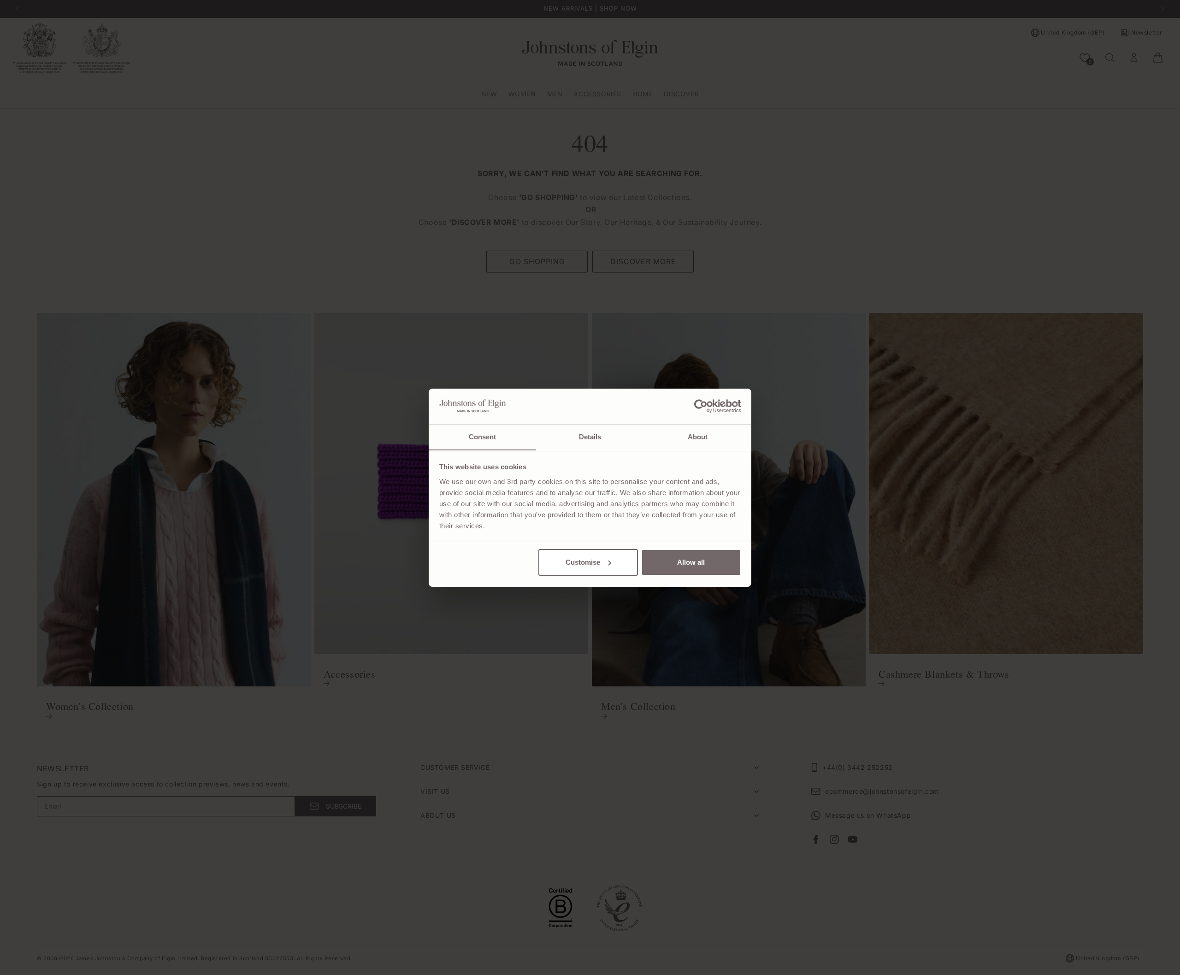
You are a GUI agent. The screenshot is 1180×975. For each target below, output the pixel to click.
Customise (583, 562)
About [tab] (698, 436)
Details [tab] (590, 436)
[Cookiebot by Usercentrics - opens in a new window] (701, 406)
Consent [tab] (482, 436)
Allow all (691, 562)
